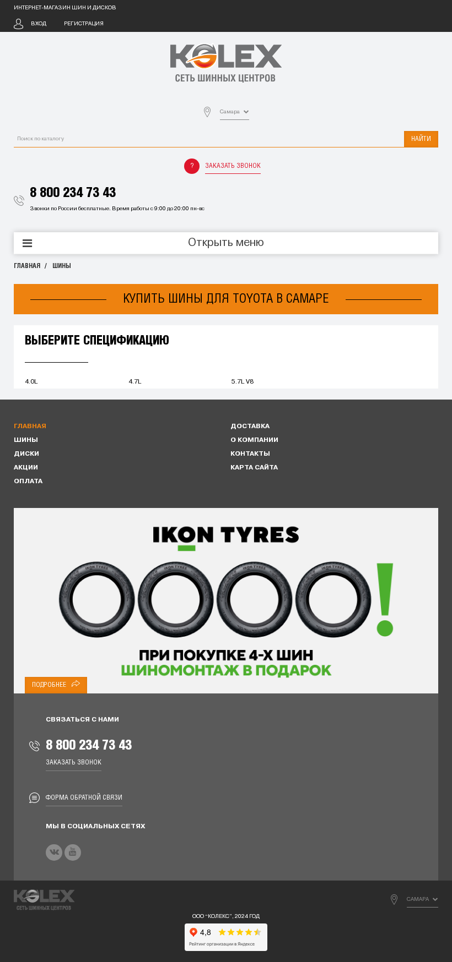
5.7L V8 (243, 382)
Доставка (250, 426)
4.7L (134, 382)
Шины (61, 266)
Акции (26, 468)
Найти (421, 139)
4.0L (31, 382)
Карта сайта (254, 468)
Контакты (250, 454)
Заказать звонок (233, 166)
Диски (26, 454)
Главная (27, 266)
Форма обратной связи (84, 798)
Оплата (28, 481)
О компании (254, 440)
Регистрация (84, 23)
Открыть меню (226, 243)
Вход (38, 23)
